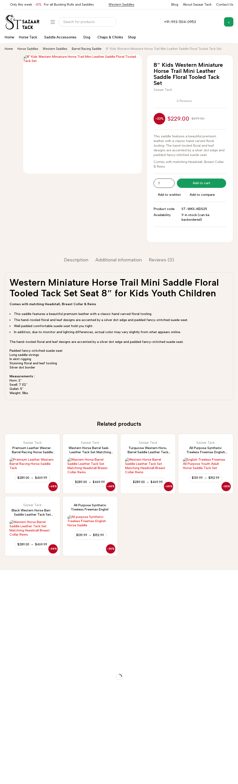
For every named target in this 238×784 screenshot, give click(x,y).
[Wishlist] (217, 22)
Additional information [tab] (118, 260)
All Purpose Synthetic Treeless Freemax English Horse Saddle (205, 452)
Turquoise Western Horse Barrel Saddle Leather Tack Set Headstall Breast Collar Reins (147, 454)
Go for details (174, 598)
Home (9, 49)
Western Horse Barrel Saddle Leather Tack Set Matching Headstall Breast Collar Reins (90, 452)
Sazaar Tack (163, 90)
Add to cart (201, 183)
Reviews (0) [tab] (161, 260)
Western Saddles (121, 5)
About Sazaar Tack (197, 5)
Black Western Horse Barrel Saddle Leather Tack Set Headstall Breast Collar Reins (32, 514)
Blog (174, 5)
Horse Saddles (27, 49)
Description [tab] (76, 260)
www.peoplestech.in (220, 779)
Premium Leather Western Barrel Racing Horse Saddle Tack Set (32, 452)
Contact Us (224, 5)
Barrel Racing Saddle (87, 49)
